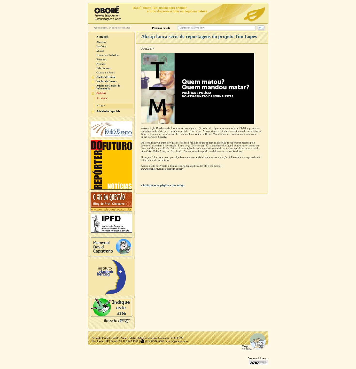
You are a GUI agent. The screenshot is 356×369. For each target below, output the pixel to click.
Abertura (101, 42)
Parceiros (101, 59)
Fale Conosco (103, 68)
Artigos (101, 105)
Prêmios (100, 63)
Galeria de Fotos (105, 72)
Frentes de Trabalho (107, 55)
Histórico (101, 46)
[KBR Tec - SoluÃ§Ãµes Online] (258, 364)
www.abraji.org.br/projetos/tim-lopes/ (162, 168)
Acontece (102, 98)
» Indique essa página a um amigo (163, 185)
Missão (100, 50)
